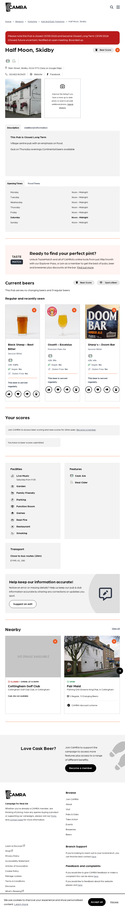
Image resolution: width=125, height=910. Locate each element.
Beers (69, 834)
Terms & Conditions (15, 881)
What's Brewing (13, 891)
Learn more (21, 904)
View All (116, 628)
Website (38, 74)
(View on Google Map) (51, 68)
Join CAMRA (72, 799)
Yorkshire (32, 21)
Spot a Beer (111, 282)
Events (69, 824)
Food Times (34, 183)
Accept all (97, 901)
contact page (16, 819)
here (93, 856)
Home (8, 21)
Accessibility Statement (17, 860)
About (69, 804)
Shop (8, 850)
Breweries (71, 829)
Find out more (85, 267)
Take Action (72, 819)
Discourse (10, 886)
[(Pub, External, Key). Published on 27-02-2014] (92, 675)
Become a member (86, 429)
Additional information (36, 127)
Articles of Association (16, 866)
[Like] (9, 394)
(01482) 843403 (17, 74)
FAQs (53, 815)
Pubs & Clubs (72, 814)
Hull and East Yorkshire (52, 21)
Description (13, 127)
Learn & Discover (14, 846)
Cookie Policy (12, 871)
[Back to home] (16, 7)
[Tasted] (36, 394)
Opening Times (15, 183)
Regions (19, 21)
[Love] (18, 394)
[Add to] (117, 50)
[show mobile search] (112, 7)
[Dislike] (27, 394)
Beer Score (105, 49)
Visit (68, 809)
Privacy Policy (12, 855)
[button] (120, 671)
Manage (114, 902)
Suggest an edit (22, 603)
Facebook (55, 74)
